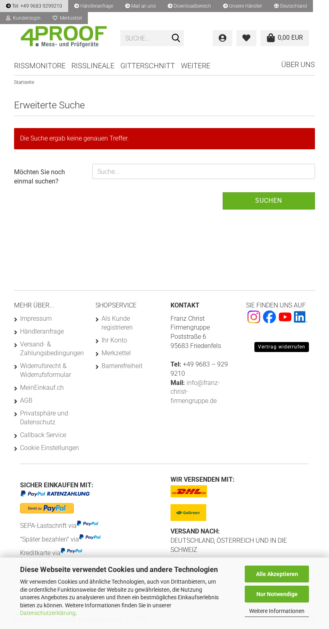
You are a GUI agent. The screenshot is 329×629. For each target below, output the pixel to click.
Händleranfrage (96, 6)
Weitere (195, 65)
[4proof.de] (64, 38)
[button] (290, 6)
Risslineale (92, 65)
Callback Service (43, 435)
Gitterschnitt (147, 65)
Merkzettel (69, 18)
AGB (26, 400)
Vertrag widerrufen (281, 347)
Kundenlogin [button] (25, 18)
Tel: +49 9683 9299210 (36, 6)
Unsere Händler (245, 6)
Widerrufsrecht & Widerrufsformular (45, 370)
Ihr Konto (114, 340)
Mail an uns (143, 6)
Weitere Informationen (277, 611)
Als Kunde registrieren (117, 323)
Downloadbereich (192, 6)
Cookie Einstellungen (49, 448)
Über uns (298, 64)
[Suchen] (176, 39)
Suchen (268, 200)
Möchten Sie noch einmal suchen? (39, 176)
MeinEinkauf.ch (42, 387)
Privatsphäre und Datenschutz (44, 417)
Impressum (36, 318)
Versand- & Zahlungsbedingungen (51, 348)
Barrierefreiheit (122, 366)
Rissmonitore (39, 65)
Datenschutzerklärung (47, 613)
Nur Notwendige (277, 594)
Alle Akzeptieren (277, 574)
